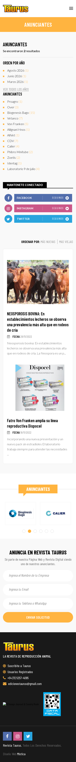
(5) (17, 124)
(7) (15, 118)
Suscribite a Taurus (19, 666)
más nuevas (48, 241)
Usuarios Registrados (20, 672)
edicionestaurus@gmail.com (24, 683)
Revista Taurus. (12, 745)
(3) (13, 107)
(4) (13, 146)
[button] (24, 531)
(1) (17, 70)
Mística (21, 754)
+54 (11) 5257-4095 (18, 678)
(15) (21, 112)
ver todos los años (16, 89)
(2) (20, 152)
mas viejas (66, 241)
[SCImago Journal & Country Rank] (21, 704)
